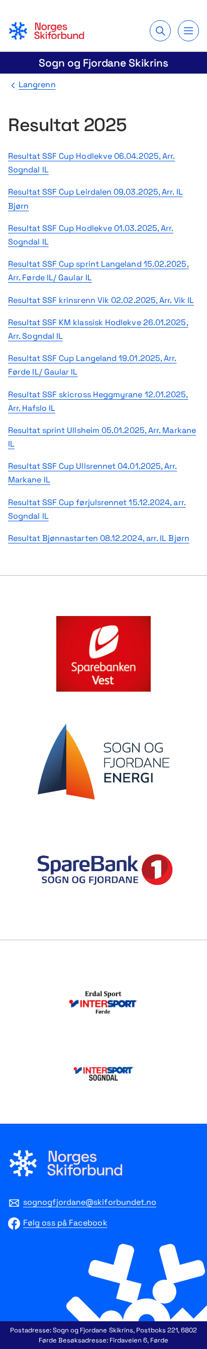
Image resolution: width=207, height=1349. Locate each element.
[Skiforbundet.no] (46, 31)
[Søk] (160, 30)
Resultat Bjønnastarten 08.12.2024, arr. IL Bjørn (98, 538)
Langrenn (37, 84)
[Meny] (188, 30)
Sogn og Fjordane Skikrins (103, 63)
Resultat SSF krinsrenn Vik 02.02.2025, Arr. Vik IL (101, 300)
